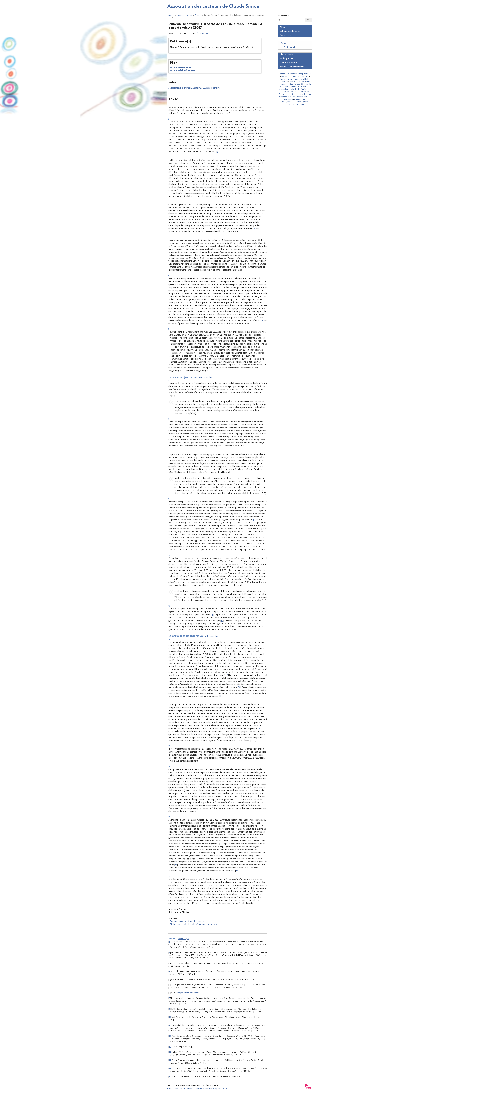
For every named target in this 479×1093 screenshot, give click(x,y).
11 (227, 675)
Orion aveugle (299, 99)
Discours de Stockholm (290, 76)
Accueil (171, 15)
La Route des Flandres (299, 87)
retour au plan (205, 378)
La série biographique (180, 67)
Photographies (287, 102)
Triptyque (301, 104)
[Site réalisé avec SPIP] (308, 1086)
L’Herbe (306, 79)
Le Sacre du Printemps (296, 92)
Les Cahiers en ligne (289, 47)
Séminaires (285, 35)
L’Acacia (206, 88)
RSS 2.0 (226, 1089)
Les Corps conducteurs (297, 97)
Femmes (305, 76)
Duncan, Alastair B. (193, 88)
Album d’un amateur (288, 74)
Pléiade (298, 102)
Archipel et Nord (304, 74)
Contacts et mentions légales (207, 1089)
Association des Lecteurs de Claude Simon (213, 6)
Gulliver (282, 79)
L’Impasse (284, 81)
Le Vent (302, 94)
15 (254, 741)
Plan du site (172, 1089)
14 (259, 729)
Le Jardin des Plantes (298, 89)
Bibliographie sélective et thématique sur (193, 924)
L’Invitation (293, 81)
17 (237, 871)
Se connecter (186, 1089)
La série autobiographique (182, 70)
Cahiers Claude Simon (290, 31)
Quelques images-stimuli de (187, 921)
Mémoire (215, 88)
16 (176, 865)
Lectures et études (185, 15)
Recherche (283, 16)
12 (239, 687)
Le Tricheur (292, 94)
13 (221, 696)
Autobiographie (175, 88)
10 (222, 621)
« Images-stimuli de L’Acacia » (188, 993)
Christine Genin (203, 33)
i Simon (283, 43)
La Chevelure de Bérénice (297, 84)
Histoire (290, 79)
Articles (198, 15)
